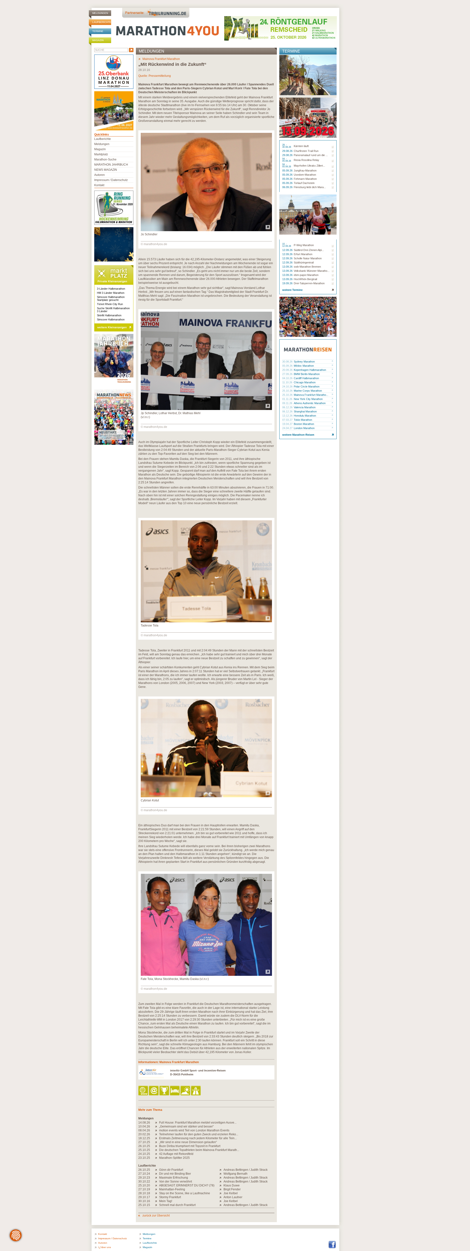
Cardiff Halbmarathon (306, 378)
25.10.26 (287, 390)
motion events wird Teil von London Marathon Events (194, 1130)
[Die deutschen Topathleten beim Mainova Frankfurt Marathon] (157, 1150)
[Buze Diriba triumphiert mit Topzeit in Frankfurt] (157, 1146)
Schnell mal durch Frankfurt (177, 1205)
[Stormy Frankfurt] (157, 1197)
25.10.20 (144, 1185)
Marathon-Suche (105, 159)
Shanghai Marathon (305, 411)
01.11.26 (287, 399)
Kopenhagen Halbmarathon (310, 369)
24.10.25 (144, 1154)
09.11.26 (287, 403)
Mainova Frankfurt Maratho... (311, 394)
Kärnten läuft (301, 146)
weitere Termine (292, 289)
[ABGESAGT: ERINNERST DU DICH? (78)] (157, 1185)
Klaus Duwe (231, 1185)
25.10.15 (144, 1205)
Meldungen (100, 13)
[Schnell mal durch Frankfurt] (157, 1205)
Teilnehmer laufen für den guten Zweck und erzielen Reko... (198, 1134)
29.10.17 (144, 1197)
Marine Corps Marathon (308, 390)
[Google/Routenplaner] (196, 1091)
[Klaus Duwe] (221, 1185)
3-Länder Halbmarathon (111, 288)
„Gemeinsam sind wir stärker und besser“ (186, 1126)
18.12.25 (144, 1138)
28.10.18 (144, 1193)
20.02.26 (144, 1134)
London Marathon (304, 428)
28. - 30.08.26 (287, 146)
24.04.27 (287, 428)
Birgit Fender (232, 1189)
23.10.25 (144, 1158)
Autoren (99, 175)
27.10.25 (144, 1142)
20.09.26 (287, 369)
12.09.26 (287, 250)
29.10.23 (144, 1177)
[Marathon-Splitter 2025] (157, 1158)
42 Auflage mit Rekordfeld (176, 1154)
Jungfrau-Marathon (305, 170)
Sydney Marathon (304, 361)
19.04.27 (287, 423)
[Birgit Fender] (221, 1189)
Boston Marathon (304, 423)
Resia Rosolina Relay (306, 160)
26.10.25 (144, 1146)
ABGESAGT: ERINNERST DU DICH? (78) (186, 1185)
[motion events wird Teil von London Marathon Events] (157, 1130)
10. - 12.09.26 (287, 245)
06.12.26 (287, 407)
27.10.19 (144, 1189)
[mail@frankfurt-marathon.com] (154, 1091)
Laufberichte (101, 22)
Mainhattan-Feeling (172, 1189)
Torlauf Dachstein (304, 183)
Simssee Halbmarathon (111, 319)
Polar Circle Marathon (306, 386)
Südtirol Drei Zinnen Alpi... (309, 250)
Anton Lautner (232, 1197)
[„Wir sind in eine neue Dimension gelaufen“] (157, 1142)
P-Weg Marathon (304, 245)
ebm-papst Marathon (306, 274)
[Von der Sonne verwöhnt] (157, 1181)
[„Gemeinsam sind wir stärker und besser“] (157, 1126)
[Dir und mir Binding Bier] (157, 1173)
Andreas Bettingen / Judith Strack (245, 1169)
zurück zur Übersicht (156, 1215)
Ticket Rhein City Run (110, 304)
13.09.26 (287, 266)
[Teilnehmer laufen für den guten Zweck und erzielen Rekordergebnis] (157, 1134)
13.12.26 (287, 415)
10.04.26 (144, 1126)
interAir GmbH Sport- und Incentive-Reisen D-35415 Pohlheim (198, 1072)
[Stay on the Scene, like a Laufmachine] (157, 1193)
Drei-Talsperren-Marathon (309, 283)
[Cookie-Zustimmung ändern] (16, 1235)
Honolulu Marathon (305, 415)
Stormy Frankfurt (170, 1197)
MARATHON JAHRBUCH (111, 164)
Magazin (98, 40)
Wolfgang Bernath (235, 1173)
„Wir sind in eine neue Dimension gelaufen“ (188, 1142)
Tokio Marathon (303, 419)
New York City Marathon (308, 399)
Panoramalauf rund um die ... (311, 155)
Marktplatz (101, 154)
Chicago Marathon (305, 382)
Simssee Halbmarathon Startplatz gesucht (111, 298)
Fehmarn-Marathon (305, 178)
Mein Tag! (165, 1201)
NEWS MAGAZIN (105, 169)
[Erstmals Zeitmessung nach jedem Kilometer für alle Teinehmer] (157, 1138)
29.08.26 (287, 150)
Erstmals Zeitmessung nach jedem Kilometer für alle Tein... (198, 1138)
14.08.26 (144, 1122)
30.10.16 (144, 1201)
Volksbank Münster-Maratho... (311, 270)
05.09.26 (287, 170)
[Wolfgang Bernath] (221, 1173)
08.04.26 (144, 1130)
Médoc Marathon (304, 365)
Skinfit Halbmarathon (109, 315)
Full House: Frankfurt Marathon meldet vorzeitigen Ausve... (197, 1122)
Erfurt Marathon (303, 254)
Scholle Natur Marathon (308, 258)
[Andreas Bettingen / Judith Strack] (221, 1170)
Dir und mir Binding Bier (175, 1173)
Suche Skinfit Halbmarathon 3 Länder (113, 310)
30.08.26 (287, 361)
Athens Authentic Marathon (310, 403)
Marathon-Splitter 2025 (174, 1158)
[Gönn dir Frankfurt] (157, 1170)
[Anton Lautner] (221, 1197)
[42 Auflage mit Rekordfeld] (157, 1154)
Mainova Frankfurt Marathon (161, 59)
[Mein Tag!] (157, 1201)
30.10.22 (144, 1181)
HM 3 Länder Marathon (110, 292)
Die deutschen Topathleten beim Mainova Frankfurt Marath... (199, 1150)
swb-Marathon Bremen (307, 266)
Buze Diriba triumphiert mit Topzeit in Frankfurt (189, 1146)
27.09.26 (287, 374)
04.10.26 (287, 378)
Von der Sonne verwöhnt (175, 1181)
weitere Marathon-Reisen (298, 434)
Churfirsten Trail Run (306, 150)
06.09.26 (287, 187)
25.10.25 (144, 1150)
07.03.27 (287, 419)
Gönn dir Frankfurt (171, 1169)
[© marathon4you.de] (206, 230)
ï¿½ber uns (104, 1247)
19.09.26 (287, 283)
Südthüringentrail (304, 262)
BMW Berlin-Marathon (307, 374)
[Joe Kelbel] (221, 1193)
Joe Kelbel (230, 1193)
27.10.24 (144, 1173)
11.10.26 (287, 382)
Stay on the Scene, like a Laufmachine (184, 1193)
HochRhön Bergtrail (305, 279)
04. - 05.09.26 (287, 160)
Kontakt (99, 185)
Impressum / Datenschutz (111, 180)
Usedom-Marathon (305, 174)
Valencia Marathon (305, 407)
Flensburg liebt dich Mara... (310, 187)
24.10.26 (287, 386)
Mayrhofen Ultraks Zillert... (309, 165)
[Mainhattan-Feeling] (157, 1189)
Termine (97, 31)
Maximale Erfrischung (173, 1177)
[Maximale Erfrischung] (157, 1177)
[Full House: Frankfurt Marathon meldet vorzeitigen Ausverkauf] (157, 1122)
